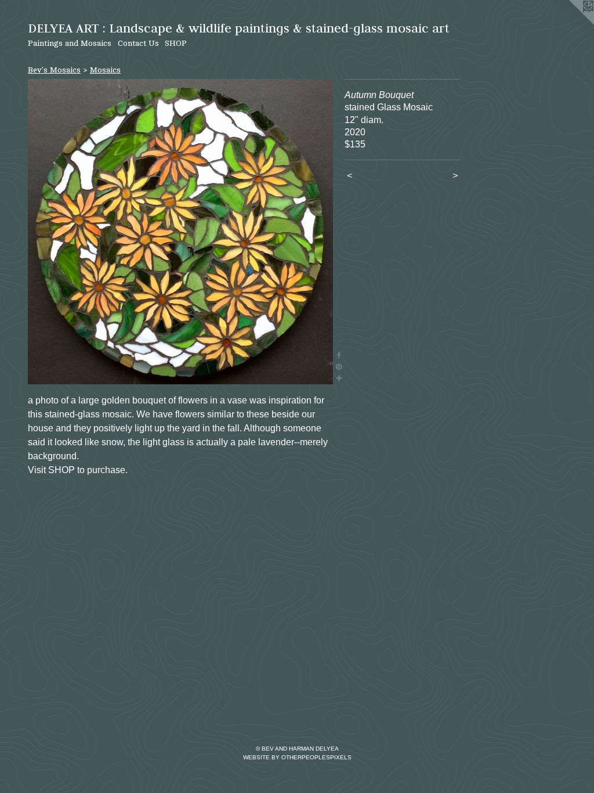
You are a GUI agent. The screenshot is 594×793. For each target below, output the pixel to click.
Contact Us (138, 43)
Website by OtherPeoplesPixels (297, 757)
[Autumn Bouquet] (180, 231)
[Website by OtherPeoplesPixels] (571, 23)
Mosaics (105, 70)
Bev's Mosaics (54, 70)
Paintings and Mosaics (69, 43)
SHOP (176, 43)
